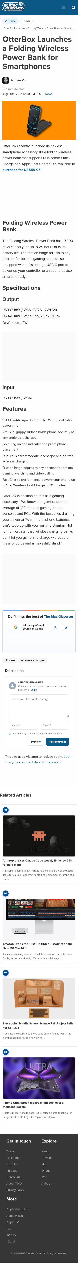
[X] (55, 627)
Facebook (13, 1157)
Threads (11, 1170)
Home (12, 21)
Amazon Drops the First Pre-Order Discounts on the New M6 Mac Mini (38, 946)
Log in (34, 689)
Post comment (57, 742)
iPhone (10, 660)
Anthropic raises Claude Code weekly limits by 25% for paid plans (37, 862)
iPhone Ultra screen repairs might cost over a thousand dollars (33, 1104)
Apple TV (12, 1222)
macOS (11, 1235)
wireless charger (32, 660)
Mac (44, 1164)
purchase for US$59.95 (21, 169)
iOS (8, 1228)
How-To (46, 1157)
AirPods (46, 1183)
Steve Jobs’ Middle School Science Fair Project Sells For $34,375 (38, 1025)
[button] (63, 7)
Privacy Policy (15, 1190)
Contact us (13, 1177)
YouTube (12, 1164)
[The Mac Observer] (13, 7)
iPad (44, 1177)
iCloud (10, 1241)
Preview (36, 742)
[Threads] (66, 627)
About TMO (14, 1183)
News (27, 21)
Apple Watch (14, 1215)
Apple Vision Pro (17, 1209)
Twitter (10, 1151)
